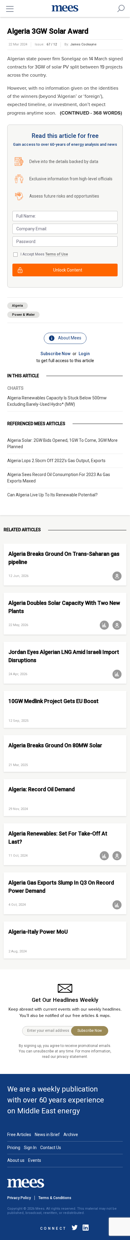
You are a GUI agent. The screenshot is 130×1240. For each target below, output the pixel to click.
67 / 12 (52, 44)
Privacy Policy (19, 1198)
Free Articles (19, 1134)
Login (84, 353)
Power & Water (23, 315)
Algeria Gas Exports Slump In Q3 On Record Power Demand (61, 886)
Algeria (17, 306)
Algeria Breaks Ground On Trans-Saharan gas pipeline (63, 558)
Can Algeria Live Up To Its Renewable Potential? (52, 494)
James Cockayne (83, 44)
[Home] (65, 8)
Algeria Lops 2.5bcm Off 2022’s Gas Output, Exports (56, 460)
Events (34, 1160)
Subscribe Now (55, 353)
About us (15, 1160)
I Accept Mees (44, 254)
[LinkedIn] (84, 1229)
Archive (70, 1134)
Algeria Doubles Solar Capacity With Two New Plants (64, 607)
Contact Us (50, 1147)
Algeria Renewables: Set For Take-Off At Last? (57, 837)
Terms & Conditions (54, 1198)
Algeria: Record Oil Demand (41, 789)
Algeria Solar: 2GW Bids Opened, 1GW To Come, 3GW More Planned (62, 443)
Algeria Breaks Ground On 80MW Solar (55, 745)
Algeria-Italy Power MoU (38, 931)
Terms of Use (56, 254)
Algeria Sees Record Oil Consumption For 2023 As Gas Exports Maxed (58, 477)
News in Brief (47, 1134)
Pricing (13, 1147)
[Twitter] (74, 1228)
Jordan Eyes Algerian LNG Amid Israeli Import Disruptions (63, 656)
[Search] (121, 8)
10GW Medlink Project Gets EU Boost (53, 701)
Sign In (30, 1147)
